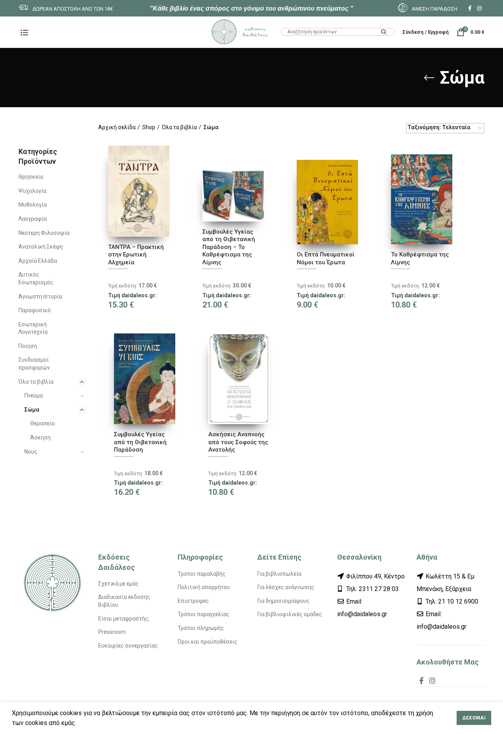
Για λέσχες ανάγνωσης (285, 587)
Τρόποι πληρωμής (201, 628)
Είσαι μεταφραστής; (123, 618)
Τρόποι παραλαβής (202, 574)
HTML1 (290, 26)
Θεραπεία (42, 423)
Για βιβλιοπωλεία (279, 574)
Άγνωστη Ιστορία (40, 296)
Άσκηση (40, 437)
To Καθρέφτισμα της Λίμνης (420, 258)
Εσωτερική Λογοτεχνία (33, 328)
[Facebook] (469, 8)
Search (384, 32)
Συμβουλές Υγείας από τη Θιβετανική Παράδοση (140, 442)
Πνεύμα (33, 395)
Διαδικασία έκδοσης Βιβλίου (124, 601)
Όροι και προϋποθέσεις (207, 642)
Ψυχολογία (32, 191)
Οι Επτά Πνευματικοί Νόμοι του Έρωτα (325, 258)
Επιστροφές (193, 601)
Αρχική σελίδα (117, 127)
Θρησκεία (30, 177)
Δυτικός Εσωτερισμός (35, 278)
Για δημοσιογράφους (283, 601)
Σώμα (31, 409)
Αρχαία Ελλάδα (37, 261)
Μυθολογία (32, 204)
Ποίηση (27, 346)
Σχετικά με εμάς (118, 583)
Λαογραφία (32, 219)
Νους (30, 451)
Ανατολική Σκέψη (40, 246)
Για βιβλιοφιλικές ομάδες (289, 614)
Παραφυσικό (34, 310)
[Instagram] (479, 8)
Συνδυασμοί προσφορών (34, 364)
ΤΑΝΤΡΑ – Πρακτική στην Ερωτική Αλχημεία (136, 254)
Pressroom (112, 632)
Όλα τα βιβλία (35, 382)
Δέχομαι (474, 718)
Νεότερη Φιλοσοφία (44, 233)
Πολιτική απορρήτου (204, 587)
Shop (148, 127)
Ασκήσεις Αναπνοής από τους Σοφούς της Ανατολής (238, 442)
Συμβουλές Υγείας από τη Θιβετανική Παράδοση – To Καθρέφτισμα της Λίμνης (228, 247)
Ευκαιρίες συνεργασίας (128, 645)
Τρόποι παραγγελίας (203, 614)
